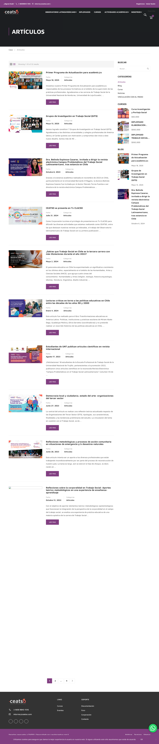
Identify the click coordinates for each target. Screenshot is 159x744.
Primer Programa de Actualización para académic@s (74, 72)
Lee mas (54, 103)
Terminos (138, 735)
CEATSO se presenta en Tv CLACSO (64, 208)
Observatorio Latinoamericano (60, 12)
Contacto (85, 719)
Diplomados (84, 12)
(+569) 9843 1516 (21, 710)
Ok (141, 739)
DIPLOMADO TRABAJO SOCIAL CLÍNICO (139, 138)
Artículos (68, 80)
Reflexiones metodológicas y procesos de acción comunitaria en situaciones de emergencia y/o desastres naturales (78, 443)
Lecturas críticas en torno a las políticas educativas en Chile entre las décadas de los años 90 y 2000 (78, 301)
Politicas (128, 735)
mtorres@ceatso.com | (43, 4)
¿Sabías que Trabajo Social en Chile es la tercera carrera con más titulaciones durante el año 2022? (78, 252)
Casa (11, 50)
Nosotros (135, 12)
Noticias (121, 93)
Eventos (60, 710)
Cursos (97, 12)
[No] (156, 739)
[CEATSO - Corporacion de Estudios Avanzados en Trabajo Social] (11, 12)
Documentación (87, 706)
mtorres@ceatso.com (22, 714)
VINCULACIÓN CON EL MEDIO (130, 97)
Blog (120, 86)
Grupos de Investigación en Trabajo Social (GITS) (72, 116)
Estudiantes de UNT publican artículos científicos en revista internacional (78, 347)
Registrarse (140, 4)
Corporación (86, 715)
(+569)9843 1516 (24, 4)
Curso (120, 89)
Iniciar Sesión (150, 4)
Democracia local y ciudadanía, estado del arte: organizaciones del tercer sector (79, 397)
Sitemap (147, 735)
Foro (83, 710)
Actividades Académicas (116, 12)
